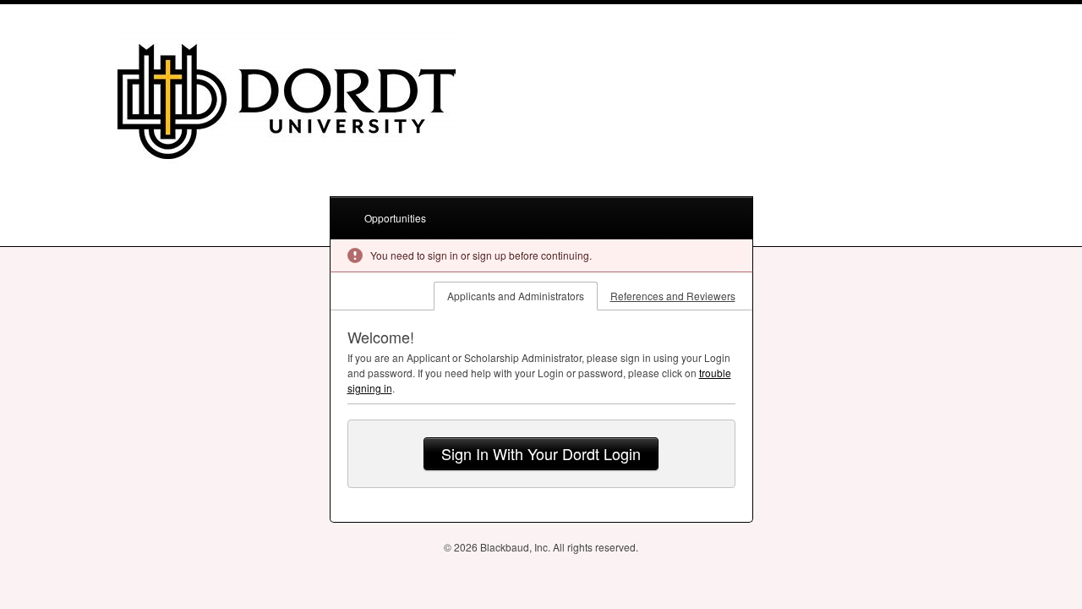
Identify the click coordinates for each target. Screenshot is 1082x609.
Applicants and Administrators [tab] (515, 295)
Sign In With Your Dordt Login (541, 453)
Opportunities (395, 218)
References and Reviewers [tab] (672, 295)
